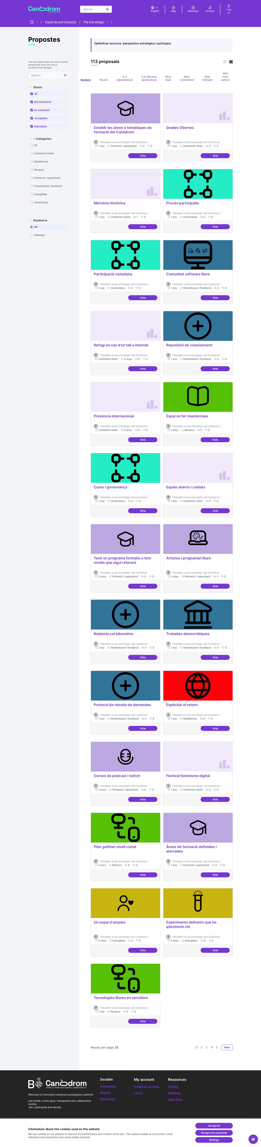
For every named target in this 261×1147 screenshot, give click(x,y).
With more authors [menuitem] (225, 76)
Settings (214, 1139)
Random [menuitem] (86, 79)
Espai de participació (60, 22)
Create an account (146, 1086)
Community (108, 1086)
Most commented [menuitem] (187, 78)
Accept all (214, 1125)
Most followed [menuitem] (207, 78)
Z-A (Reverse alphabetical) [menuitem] (149, 78)
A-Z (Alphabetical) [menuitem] (124, 78)
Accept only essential (214, 1132)
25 (116, 1047)
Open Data (175, 1099)
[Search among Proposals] (65, 75)
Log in (138, 1093)
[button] (35, 87)
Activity (105, 1092)
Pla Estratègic (94, 22)
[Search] (107, 9)
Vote (148, 156)
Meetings (174, 1093)
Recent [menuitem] (104, 79)
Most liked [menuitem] (168, 78)
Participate (107, 1099)
